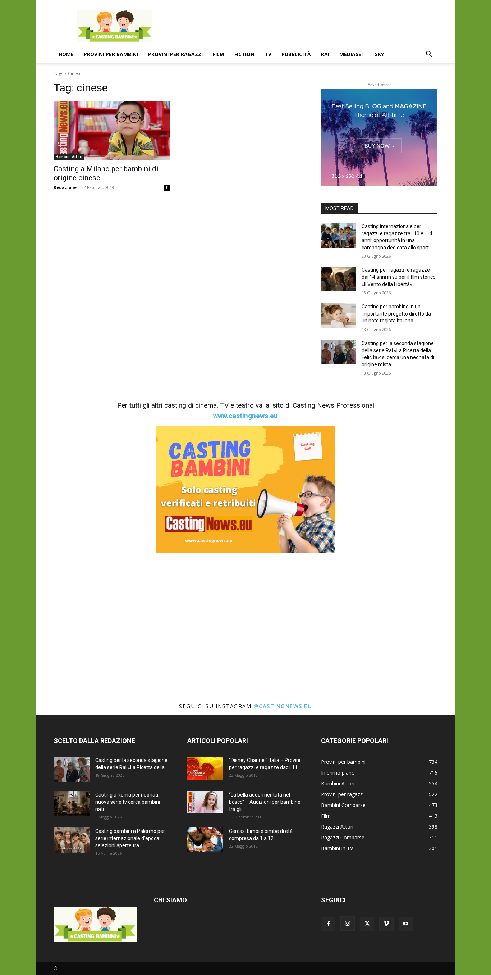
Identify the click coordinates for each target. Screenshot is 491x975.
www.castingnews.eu (245, 416)
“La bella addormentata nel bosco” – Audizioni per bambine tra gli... (264, 802)
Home (66, 54)
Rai (325, 54)
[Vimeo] (386, 924)
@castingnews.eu (282, 705)
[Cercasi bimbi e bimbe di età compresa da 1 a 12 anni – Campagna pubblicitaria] (205, 839)
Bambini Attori (69, 156)
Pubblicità (296, 54)
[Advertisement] (306, 26)
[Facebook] (328, 924)
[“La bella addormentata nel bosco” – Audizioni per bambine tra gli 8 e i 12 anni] (205, 802)
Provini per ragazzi (175, 54)
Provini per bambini (111, 54)
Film (218, 54)
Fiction (244, 54)
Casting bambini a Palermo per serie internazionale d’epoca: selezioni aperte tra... (130, 838)
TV (268, 54)
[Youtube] (406, 924)
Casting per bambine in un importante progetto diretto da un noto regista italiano (396, 313)
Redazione (65, 187)
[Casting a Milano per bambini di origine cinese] (112, 130)
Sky (379, 54)
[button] (428, 54)
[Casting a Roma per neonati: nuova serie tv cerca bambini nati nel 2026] (72, 803)
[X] (367, 924)
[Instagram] (347, 923)
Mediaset (352, 54)
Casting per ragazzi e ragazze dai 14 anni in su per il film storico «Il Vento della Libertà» (399, 277)
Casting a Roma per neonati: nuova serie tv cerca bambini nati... (127, 802)
